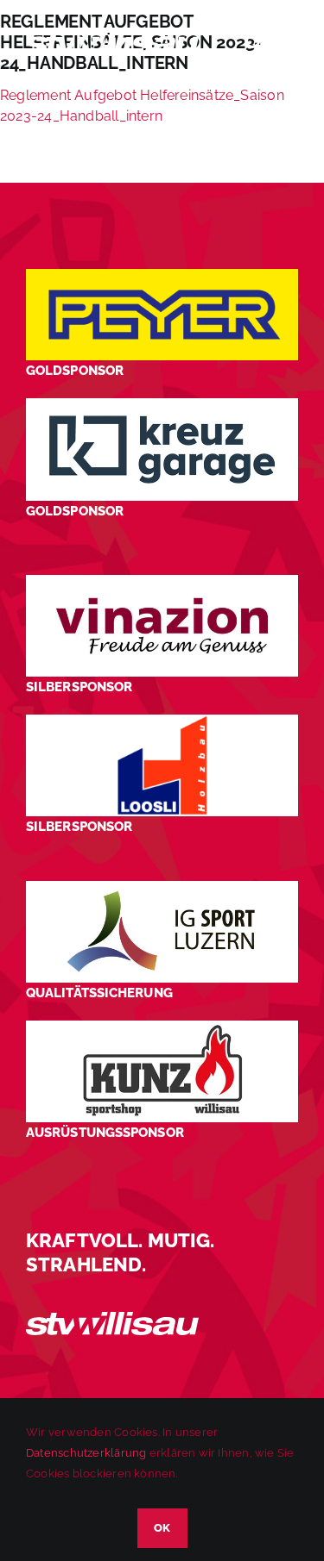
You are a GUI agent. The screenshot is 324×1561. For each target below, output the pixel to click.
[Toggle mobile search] (254, 42)
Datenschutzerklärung (86, 1452)
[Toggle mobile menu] (289, 42)
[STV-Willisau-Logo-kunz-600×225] (162, 1027)
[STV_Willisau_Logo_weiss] (112, 1318)
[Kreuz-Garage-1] (162, 404)
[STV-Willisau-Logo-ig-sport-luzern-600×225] (162, 887)
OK (162, 1527)
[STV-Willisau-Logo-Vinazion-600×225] (162, 581)
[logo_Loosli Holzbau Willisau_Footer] (162, 721)
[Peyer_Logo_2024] (162, 275)
